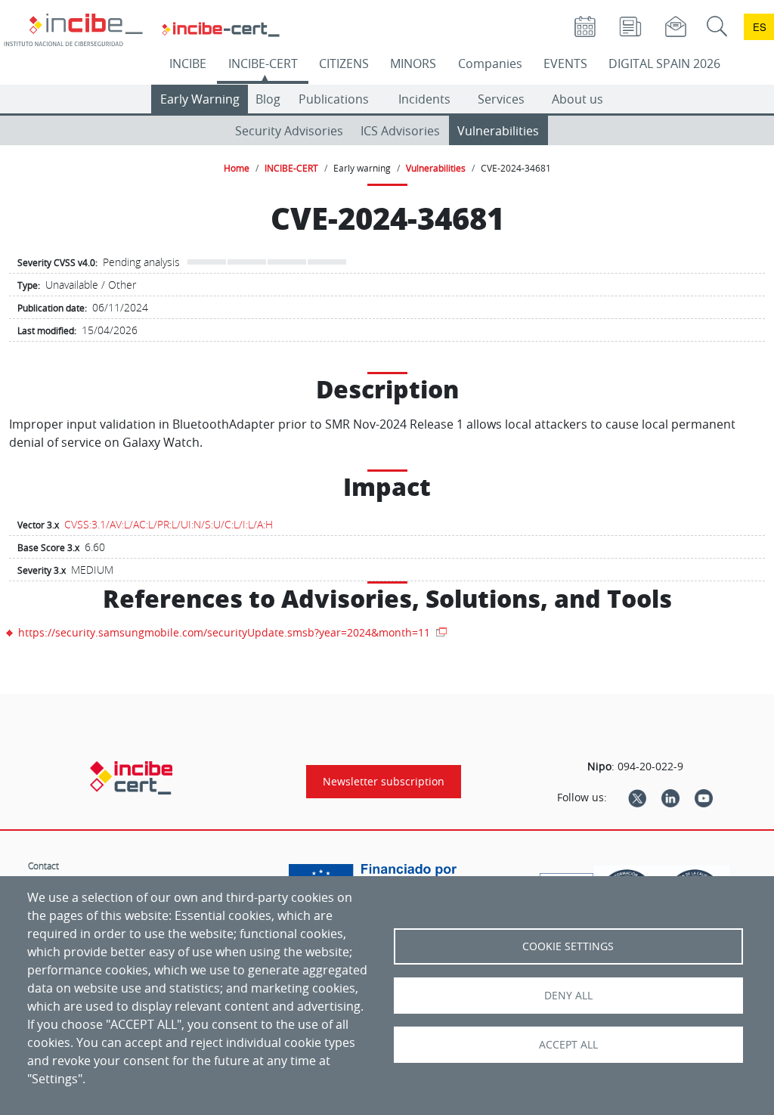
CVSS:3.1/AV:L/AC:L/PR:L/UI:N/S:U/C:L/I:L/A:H (168, 524)
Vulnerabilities (498, 130)
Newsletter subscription (383, 781)
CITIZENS (344, 63)
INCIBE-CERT (263, 63)
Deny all (568, 995)
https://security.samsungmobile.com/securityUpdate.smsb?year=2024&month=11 (225, 632)
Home (236, 168)
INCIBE (187, 63)
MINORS (413, 63)
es (759, 27)
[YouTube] (704, 797)
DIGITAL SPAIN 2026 (664, 63)
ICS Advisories (400, 130)
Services (501, 99)
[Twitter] (637, 797)
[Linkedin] (670, 797)
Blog (267, 99)
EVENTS (565, 63)
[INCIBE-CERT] (131, 777)
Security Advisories (289, 130)
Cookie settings (568, 946)
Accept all (568, 1045)
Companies (490, 63)
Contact (43, 865)
